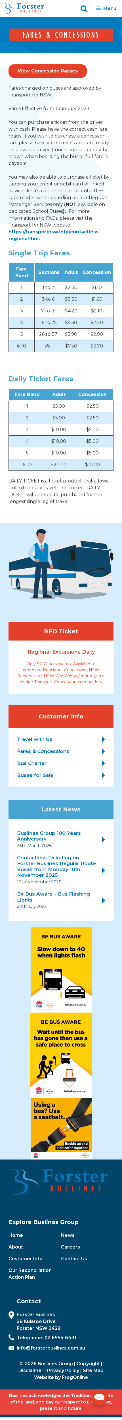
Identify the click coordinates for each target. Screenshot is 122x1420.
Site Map (93, 1370)
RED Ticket (61, 631)
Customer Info (26, 1258)
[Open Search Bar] (84, 8)
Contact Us (74, 1258)
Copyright (88, 1363)
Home (16, 1235)
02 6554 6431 (60, 1337)
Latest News (61, 809)
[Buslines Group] (23, 8)
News (68, 1235)
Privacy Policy (63, 1370)
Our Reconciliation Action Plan (30, 1274)
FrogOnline (75, 1377)
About (16, 1247)
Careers (70, 1247)
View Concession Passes (48, 71)
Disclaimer (30, 1370)
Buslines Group (55, 1363)
